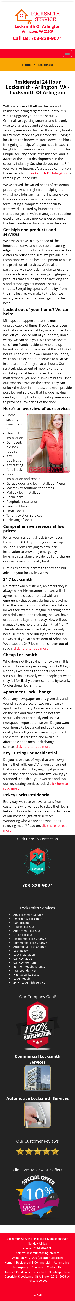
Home (26, 65)
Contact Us (54, 1267)
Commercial (42, 1262)
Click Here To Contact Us (37, 839)
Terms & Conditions (17, 1272)
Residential (23, 1262)
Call (39, 1295)
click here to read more (30, 648)
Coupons (37, 1267)
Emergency (20, 1267)
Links (67, 1272)
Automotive (61, 1262)
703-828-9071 (46, 38)
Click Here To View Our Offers (37, 1169)
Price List (40, 1272)
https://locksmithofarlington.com (37, 1253)
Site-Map (55, 1272)
